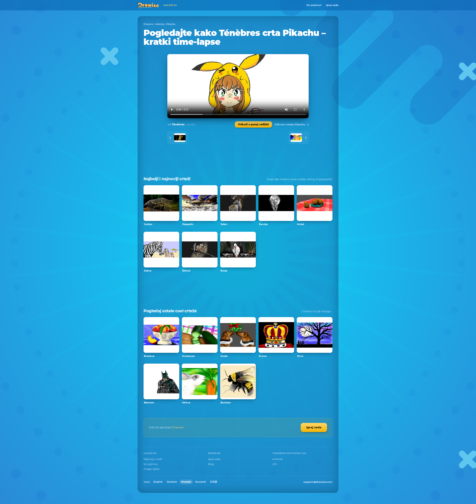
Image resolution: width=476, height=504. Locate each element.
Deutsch (172, 481)
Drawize (148, 24)
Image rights (152, 468)
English (158, 481)
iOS (274, 464)
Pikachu (170, 24)
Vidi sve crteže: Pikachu (290, 124)
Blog (211, 464)
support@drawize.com (317, 481)
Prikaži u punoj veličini (253, 124)
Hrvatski (186, 481)
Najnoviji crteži (153, 459)
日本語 (213, 481)
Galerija (159, 24)
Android (277, 459)
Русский (200, 481)
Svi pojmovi (313, 5)
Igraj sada (332, 5)
